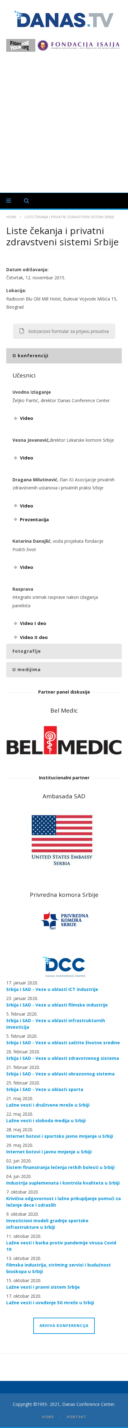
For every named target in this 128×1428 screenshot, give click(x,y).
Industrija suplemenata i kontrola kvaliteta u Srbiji (63, 1183)
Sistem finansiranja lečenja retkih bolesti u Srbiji (60, 1167)
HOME (48, 1416)
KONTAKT (76, 1416)
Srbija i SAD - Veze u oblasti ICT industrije (52, 989)
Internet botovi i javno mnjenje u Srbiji (49, 1152)
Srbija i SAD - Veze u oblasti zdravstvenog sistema (62, 1058)
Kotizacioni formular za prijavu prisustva (68, 331)
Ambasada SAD (64, 796)
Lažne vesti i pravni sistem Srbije (43, 1287)
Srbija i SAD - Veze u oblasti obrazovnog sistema (60, 1074)
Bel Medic (64, 710)
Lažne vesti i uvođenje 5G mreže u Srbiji (50, 1302)
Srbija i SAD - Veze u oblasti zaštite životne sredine (63, 1043)
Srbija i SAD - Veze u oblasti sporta (44, 1089)
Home (11, 216)
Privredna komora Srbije (64, 895)
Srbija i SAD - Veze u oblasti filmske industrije (57, 1005)
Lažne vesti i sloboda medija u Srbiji (46, 1120)
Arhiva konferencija (64, 1325)
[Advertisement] (64, 119)
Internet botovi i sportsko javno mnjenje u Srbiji (59, 1136)
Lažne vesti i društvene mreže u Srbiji (47, 1105)
